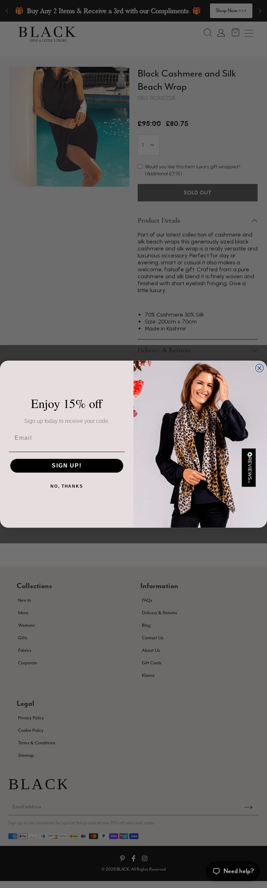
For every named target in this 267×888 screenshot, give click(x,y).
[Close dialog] (260, 368)
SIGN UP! (67, 466)
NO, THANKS (66, 486)
